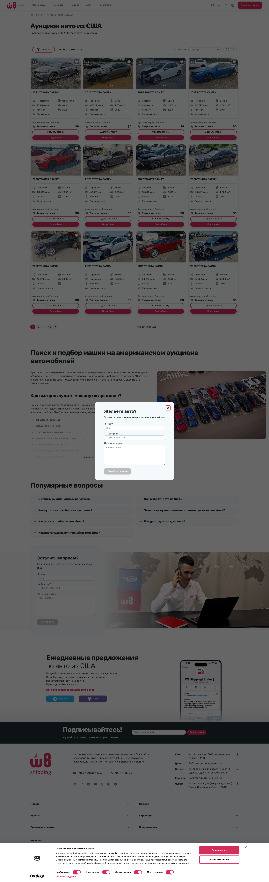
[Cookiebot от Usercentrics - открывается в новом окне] (37, 876)
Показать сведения (66, 876)
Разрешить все (219, 850)
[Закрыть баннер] (246, 847)
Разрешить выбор (219, 859)
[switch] (106, 872)
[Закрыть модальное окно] (168, 407)
